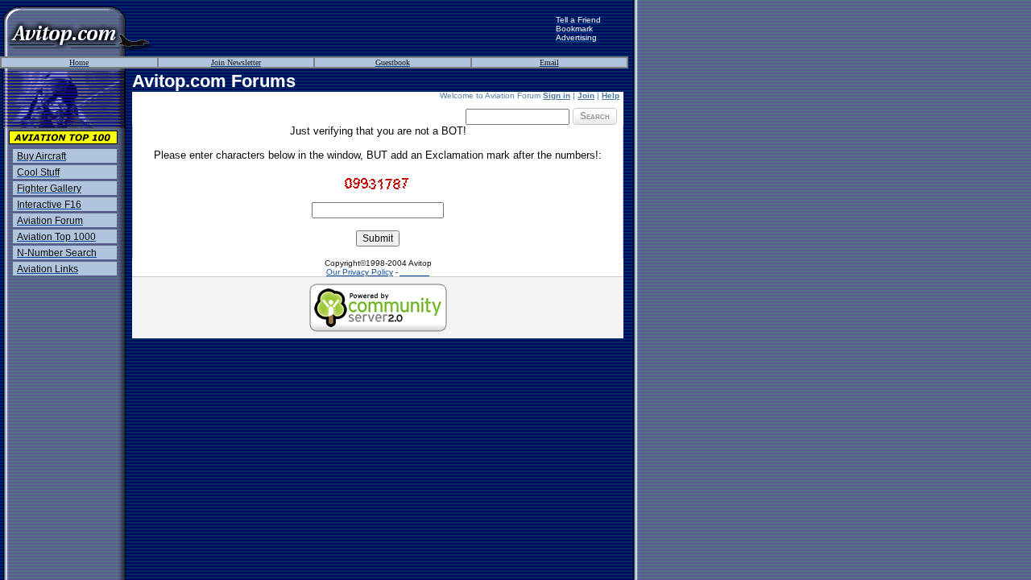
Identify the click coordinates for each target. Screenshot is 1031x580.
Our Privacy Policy (359, 271)
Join (586, 95)
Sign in (556, 95)
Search (595, 116)
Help (610, 95)
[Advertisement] (354, 28)
